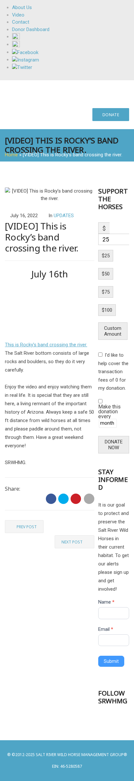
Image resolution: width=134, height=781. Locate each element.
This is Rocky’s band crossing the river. (46, 345)
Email (105, 629)
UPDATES (64, 215)
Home (11, 155)
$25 (106, 256)
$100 (107, 310)
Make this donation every (109, 411)
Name (106, 602)
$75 (106, 292)
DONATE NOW (114, 445)
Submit (111, 661)
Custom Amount (112, 331)
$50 (106, 274)
